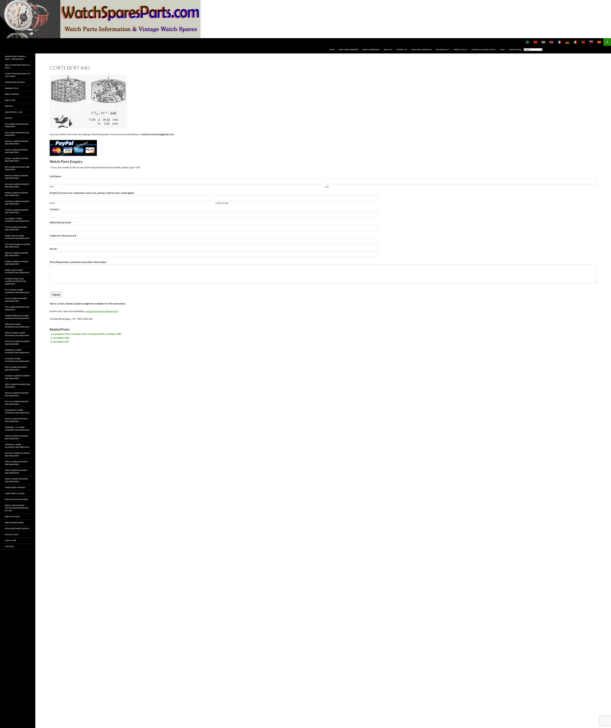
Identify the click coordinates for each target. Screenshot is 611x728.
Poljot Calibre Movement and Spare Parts (17, 402)
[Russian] (591, 42)
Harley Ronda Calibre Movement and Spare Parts (17, 334)
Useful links (10, 540)
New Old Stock (12, 534)
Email (52, 203)
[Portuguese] (583, 42)
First (52, 186)
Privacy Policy (460, 50)
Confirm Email (221, 203)
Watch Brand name (61, 222)
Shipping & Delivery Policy (483, 50)
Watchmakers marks (14, 523)
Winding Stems (11, 88)
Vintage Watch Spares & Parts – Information (15, 57)
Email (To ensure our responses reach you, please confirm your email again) (92, 192)
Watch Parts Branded (348, 50)
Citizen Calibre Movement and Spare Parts (17, 211)
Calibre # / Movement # (64, 235)
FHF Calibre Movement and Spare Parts (17, 308)
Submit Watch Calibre (15, 493)
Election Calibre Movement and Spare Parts (18, 245)
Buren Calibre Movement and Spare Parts (16, 194)
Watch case (10, 100)
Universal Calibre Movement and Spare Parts (17, 445)
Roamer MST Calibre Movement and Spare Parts (17, 411)
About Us (388, 50)
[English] (551, 42)
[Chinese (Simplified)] (536, 42)
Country (55, 209)
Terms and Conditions (421, 50)
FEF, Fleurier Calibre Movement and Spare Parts (17, 291)
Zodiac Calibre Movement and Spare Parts (17, 159)
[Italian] (575, 42)
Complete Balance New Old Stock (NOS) (17, 75)
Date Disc (9, 106)
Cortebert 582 (61, 337)
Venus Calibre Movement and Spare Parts (16, 463)
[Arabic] (528, 42)
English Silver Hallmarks (16, 499)
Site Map (8, 118)
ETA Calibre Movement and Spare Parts (17, 134)
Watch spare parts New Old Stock (17, 66)
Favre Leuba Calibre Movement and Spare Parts (17, 271)
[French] (559, 42)
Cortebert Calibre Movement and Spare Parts (17, 219)
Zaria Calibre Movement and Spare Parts (16, 471)
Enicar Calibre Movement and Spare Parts (16, 254)
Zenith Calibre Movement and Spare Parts (16, 480)
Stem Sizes (9, 546)
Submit (56, 294)
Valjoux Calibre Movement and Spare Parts (17, 454)
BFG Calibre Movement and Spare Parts (17, 168)
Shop (502, 50)
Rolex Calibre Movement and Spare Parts (16, 420)
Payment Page (515, 50)
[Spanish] (599, 42)
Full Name (56, 176)
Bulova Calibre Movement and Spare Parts (17, 185)
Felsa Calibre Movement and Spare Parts (16, 299)
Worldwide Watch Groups (17, 528)
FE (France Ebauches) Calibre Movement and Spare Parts (15, 281)
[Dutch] (544, 42)
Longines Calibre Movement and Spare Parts (17, 359)
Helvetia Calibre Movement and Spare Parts (17, 342)
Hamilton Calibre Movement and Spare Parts (17, 325)
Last (327, 186)
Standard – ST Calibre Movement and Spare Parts (17, 428)
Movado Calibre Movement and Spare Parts (17, 377)
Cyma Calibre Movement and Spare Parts (16, 228)
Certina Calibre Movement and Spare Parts (17, 202)
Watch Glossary (12, 516)
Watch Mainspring (371, 50)
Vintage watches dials (15, 82)
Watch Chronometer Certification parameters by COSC (16, 508)
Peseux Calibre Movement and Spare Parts (17, 394)
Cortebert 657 (61, 341)
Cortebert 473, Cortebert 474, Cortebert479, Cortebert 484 (87, 333)
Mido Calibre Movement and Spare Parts (16, 368)
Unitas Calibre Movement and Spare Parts (16, 437)
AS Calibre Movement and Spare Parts (16, 125)
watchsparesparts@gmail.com (101, 311)
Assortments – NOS (13, 112)
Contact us (401, 50)
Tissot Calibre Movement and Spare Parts (16, 151)
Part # (54, 248)
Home (332, 50)
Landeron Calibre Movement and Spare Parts (17, 351)
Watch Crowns (12, 94)
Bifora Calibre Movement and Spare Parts (16, 177)
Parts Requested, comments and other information (78, 261)
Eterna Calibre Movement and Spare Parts (17, 262)
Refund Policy (442, 50)
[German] (567, 42)
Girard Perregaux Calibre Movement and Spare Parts (17, 317)
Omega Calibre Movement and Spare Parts (17, 142)
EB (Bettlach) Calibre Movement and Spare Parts (17, 237)
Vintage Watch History (15, 487)
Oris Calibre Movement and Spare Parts (17, 385)
